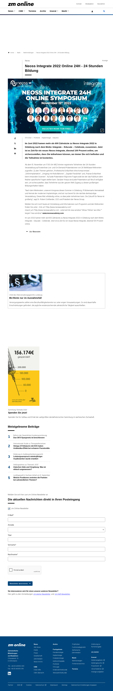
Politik (36, 650)
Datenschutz (40, 685)
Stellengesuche (96, 663)
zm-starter (95, 652)
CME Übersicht (39, 673)
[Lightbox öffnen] (102, 130)
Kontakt (79, 4)
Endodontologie (58, 658)
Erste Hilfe (37, 670)
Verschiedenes (96, 669)
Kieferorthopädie (58, 661)
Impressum (54, 685)
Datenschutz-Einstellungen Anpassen (84, 685)
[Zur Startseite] (21, 3)
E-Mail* (11, 515)
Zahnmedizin (38, 659)
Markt (64, 11)
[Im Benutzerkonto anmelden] (92, 11)
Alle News (37, 647)
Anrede (11, 525)
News (10, 11)
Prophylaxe (76, 644)
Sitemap (64, 685)
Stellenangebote (97, 660)
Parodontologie (58, 652)
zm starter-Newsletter (41, 594)
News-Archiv (38, 661)
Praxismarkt (95, 666)
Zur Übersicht (34, 232)
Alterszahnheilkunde (60, 673)
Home (12, 52)
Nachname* (13, 554)
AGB (18, 685)
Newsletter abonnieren (19, 583)
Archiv (43, 11)
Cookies (29, 685)
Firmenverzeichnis (78, 663)
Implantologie (57, 655)
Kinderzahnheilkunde (60, 670)
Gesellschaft (38, 656)
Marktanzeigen (77, 660)
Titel (9, 535)
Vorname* (12, 545)
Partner (10, 685)
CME (21, 11)
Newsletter (101, 4)
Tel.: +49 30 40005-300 (16, 666)
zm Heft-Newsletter (62, 594)
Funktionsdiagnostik (79, 647)
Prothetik (56, 664)
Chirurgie (56, 667)
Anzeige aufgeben (97, 672)
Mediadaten (89, 4)
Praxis (36, 653)
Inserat (53, 11)
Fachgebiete (57, 649)
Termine (32, 11)
